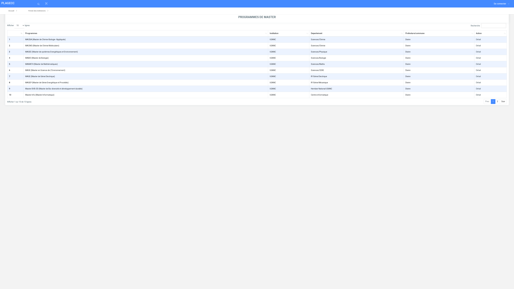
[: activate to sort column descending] (15, 33)
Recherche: (475, 26)
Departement (316, 33)
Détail (478, 39)
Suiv (503, 101)
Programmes (31, 33)
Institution (274, 33)
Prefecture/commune (414, 33)
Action (479, 33)
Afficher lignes (18, 25)
